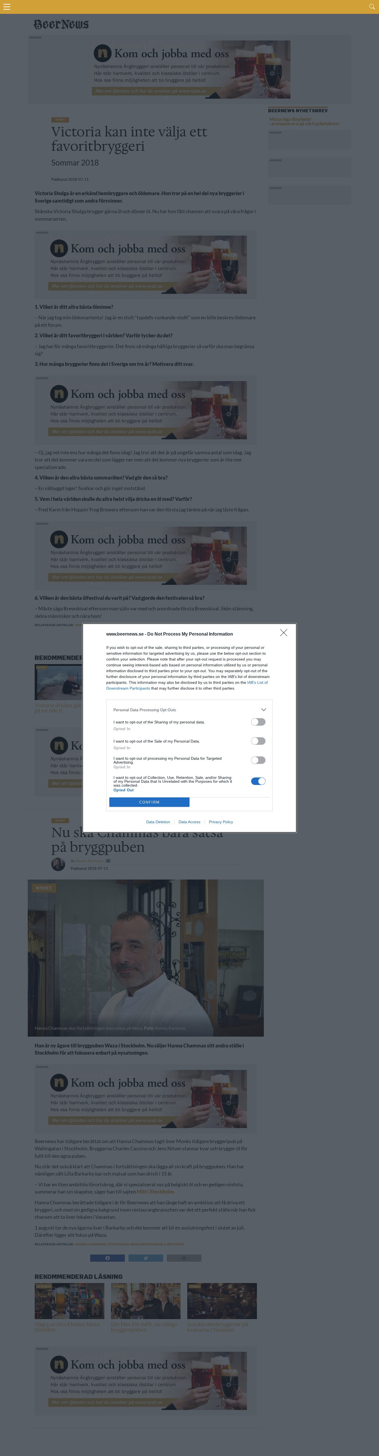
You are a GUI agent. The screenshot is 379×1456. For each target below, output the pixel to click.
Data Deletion (158, 822)
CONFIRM (149, 802)
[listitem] (189, 710)
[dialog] (189, 728)
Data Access (189, 822)
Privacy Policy (221, 822)
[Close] (285, 634)
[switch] (258, 722)
